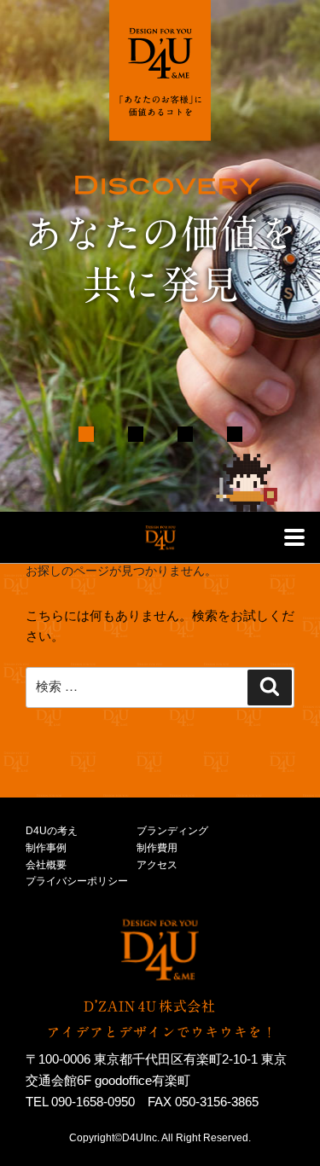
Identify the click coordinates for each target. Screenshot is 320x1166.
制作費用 (157, 848)
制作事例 (46, 848)
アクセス (157, 865)
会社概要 (46, 865)
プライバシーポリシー (77, 881)
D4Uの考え (52, 831)
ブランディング (172, 831)
